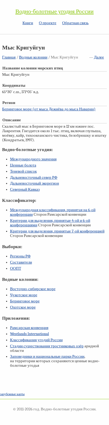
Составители (21, 262)
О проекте (47, 23)
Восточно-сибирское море (33, 289)
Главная (9, 57)
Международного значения (33, 159)
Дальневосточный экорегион (34, 183)
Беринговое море (25, 301)
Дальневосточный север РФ (33, 177)
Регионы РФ (20, 256)
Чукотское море (23, 295)
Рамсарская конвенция (29, 328)
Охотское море (23, 307)
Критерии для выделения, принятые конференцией (57, 231)
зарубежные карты (12, 394)
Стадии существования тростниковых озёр (47, 346)
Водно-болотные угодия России (54, 11)
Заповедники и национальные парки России (47, 356)
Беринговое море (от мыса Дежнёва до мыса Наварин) (49, 109)
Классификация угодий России (36, 340)
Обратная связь (75, 23)
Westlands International (29, 334)
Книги (27, 23)
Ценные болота (23, 165)
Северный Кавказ (25, 189)
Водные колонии (33, 57)
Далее (99, 57)
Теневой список (23, 171)
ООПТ (15, 268)
